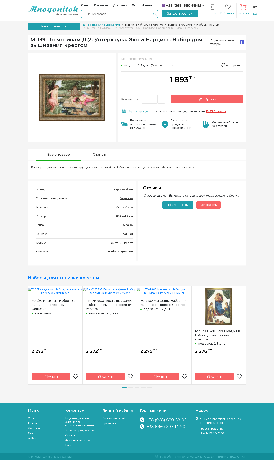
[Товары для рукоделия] (53, 10)
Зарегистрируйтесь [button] (141, 111)
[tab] (58, 155)
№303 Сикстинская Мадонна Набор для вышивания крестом (218, 335)
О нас (32, 418)
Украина (126, 198)
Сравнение (110, 423)
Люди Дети (124, 207)
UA (255, 14)
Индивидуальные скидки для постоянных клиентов (79, 422)
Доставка (34, 428)
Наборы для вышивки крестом (63, 277)
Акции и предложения (80, 430)
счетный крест (122, 243)
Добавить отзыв (177, 205)
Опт (30, 433)
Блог (68, 445)
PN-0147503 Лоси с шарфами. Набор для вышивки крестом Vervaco (109, 305)
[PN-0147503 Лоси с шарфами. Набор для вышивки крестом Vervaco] (110, 291)
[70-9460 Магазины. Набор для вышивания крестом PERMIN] (164, 291)
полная (127, 234)
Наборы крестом (120, 251)
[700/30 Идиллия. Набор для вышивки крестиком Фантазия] (55, 291)
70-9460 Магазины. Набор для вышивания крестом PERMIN (163, 303)
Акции (32, 438)
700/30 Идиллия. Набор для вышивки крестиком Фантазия (54, 305)
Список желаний (114, 418)
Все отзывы (209, 205)
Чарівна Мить (123, 189)
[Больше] (161, 99)
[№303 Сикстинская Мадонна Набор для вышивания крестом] (219, 306)
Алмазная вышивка (78, 440)
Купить (210, 99)
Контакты (34, 423)
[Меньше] (145, 99)
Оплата (70, 435)
